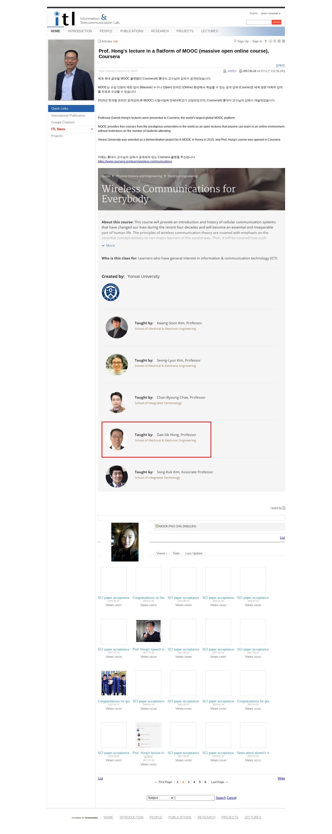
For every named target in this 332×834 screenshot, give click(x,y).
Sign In (257, 41)
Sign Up (243, 41)
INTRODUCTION (80, 31)
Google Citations (63, 122)
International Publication (68, 115)
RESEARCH (160, 31)
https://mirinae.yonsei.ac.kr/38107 (118, 71)
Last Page (217, 782)
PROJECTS (184, 31)
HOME (55, 31)
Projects (57, 136)
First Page (165, 782)
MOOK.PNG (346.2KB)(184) (177, 526)
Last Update (193, 553)
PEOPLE (106, 31)
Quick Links (60, 108)
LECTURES (209, 31)
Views (161, 553)
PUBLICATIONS (131, 31)
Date (176, 553)
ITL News (58, 129)
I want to (276, 508)
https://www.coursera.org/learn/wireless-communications (135, 161)
